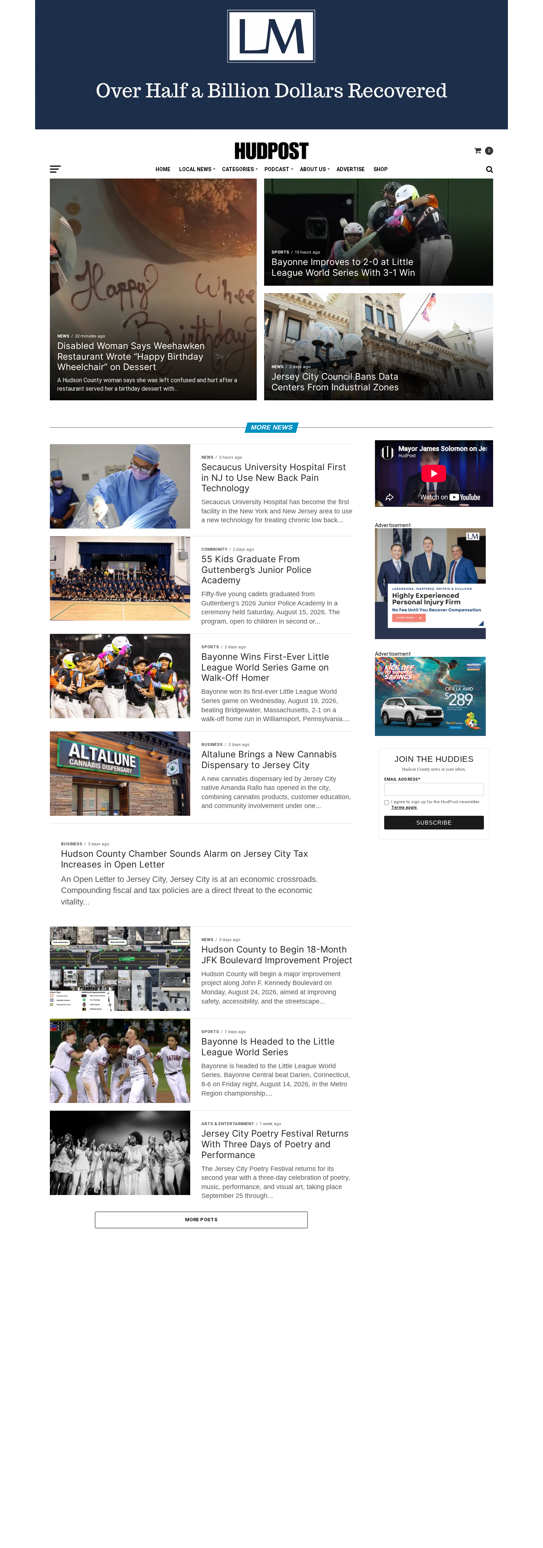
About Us (313, 169)
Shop (380, 169)
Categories (238, 169)
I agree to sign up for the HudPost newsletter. (435, 805)
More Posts (201, 1219)
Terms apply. (404, 807)
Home (163, 169)
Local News (195, 169)
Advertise (351, 169)
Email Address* (402, 779)
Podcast (276, 169)
